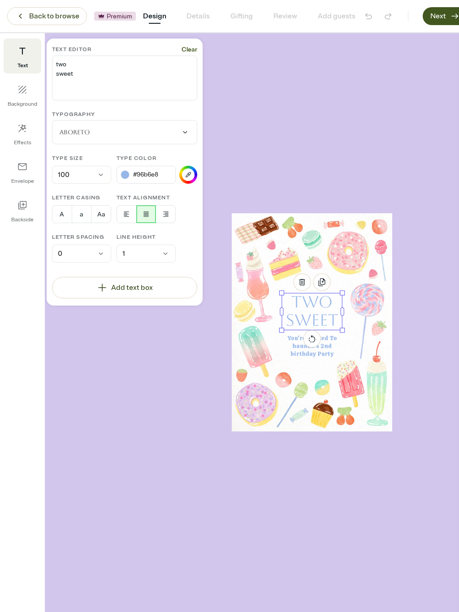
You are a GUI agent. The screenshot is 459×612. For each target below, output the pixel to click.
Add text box (132, 287)
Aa (101, 214)
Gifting (241, 16)
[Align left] (127, 214)
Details (198, 16)
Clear (189, 49)
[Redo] (388, 16)
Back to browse (54, 16)
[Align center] (146, 214)
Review (285, 16)
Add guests (336, 16)
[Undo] (368, 16)
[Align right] (166, 214)
